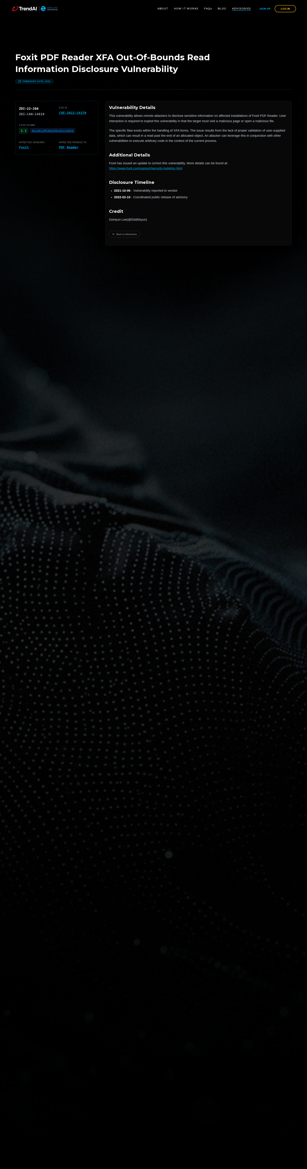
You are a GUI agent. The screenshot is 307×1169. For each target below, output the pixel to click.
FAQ (208, 8)
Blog (222, 8)
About (162, 8)
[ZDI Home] (35, 8)
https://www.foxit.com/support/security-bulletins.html (145, 168)
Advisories (241, 8)
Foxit (24, 147)
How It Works (186, 8)
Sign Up (265, 8)
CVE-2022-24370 (72, 113)
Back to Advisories (126, 234)
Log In (285, 8)
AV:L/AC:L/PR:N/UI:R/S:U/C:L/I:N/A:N (52, 130)
